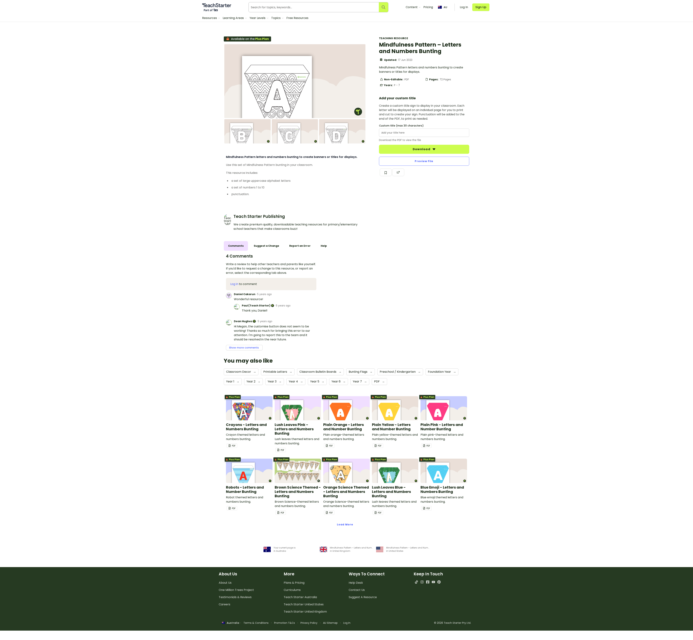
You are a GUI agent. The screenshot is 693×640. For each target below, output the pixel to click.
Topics (276, 18)
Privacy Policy (308, 623)
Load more (345, 524)
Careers (224, 604)
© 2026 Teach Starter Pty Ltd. (452, 623)
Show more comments (244, 347)
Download (422, 149)
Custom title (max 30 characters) (401, 125)
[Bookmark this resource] (386, 172)
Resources (210, 18)
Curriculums (292, 590)
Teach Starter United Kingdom (305, 611)
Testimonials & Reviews (235, 597)
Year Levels (258, 18)
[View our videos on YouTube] (433, 582)
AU (445, 7)
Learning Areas (234, 18)
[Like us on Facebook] (427, 582)
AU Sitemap (330, 623)
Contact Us (357, 590)
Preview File (424, 161)
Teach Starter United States (304, 604)
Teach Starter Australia (300, 597)
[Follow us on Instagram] (422, 582)
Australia (232, 623)
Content (412, 7)
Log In (346, 623)
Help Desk (356, 583)
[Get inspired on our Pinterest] (439, 582)
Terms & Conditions (256, 623)
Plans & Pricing (294, 583)
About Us (225, 583)
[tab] (236, 246)
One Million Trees (236, 590)
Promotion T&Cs (284, 623)
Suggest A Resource (363, 597)
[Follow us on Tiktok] (416, 582)
